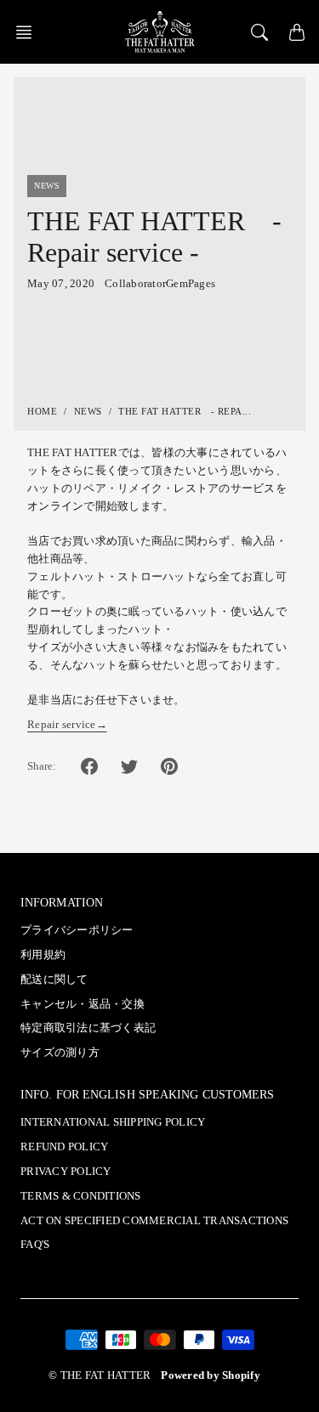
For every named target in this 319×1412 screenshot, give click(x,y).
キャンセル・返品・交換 (82, 1004)
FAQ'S (34, 1245)
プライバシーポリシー (77, 930)
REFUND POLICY (64, 1147)
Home (42, 411)
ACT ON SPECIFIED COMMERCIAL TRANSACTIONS (154, 1221)
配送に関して (54, 980)
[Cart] (297, 32)
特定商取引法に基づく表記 (88, 1028)
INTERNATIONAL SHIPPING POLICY (112, 1122)
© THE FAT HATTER (99, 1375)
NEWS (88, 411)
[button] (29, 32)
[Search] (259, 32)
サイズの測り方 (60, 1053)
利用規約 (43, 955)
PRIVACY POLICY (65, 1172)
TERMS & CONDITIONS (80, 1196)
